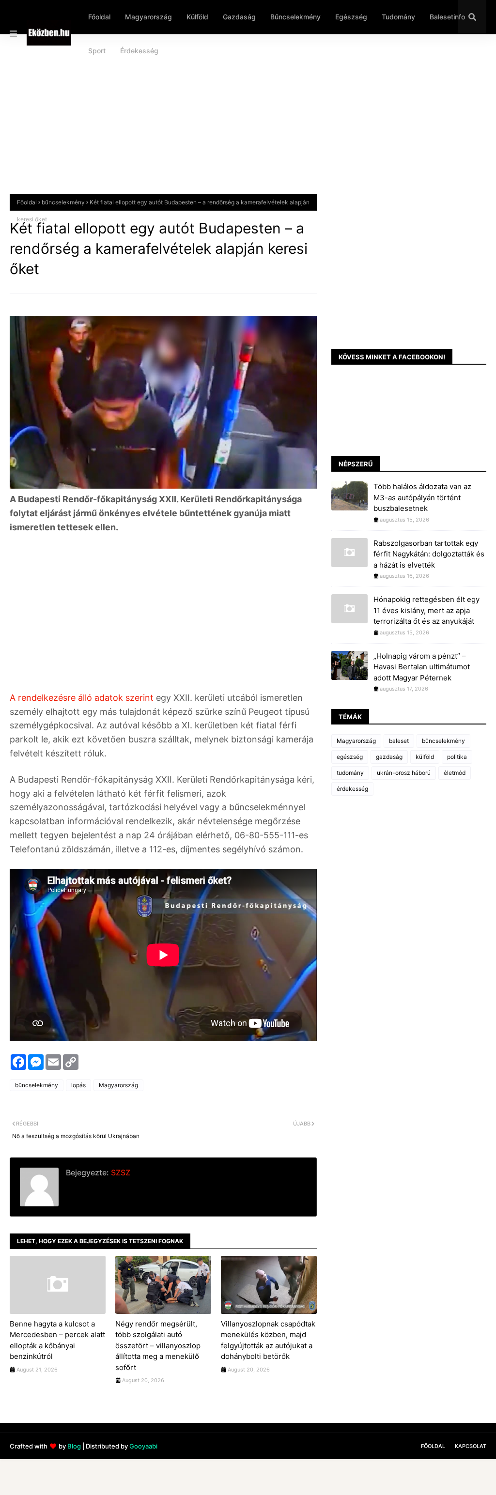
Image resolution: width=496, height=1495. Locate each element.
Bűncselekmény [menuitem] (295, 17)
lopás (78, 1085)
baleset (399, 740)
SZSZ (119, 1172)
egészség (350, 756)
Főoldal (27, 202)
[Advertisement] (248, 121)
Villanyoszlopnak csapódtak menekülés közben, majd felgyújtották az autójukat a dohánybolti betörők (268, 1340)
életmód (454, 772)
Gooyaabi (143, 1446)
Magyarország (118, 1085)
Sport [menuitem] (97, 50)
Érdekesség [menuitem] (139, 50)
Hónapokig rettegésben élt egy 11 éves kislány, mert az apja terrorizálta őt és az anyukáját (426, 610)
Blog (74, 1446)
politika (457, 756)
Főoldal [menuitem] (99, 17)
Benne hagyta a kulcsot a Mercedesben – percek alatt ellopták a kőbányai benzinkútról (57, 1340)
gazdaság (389, 756)
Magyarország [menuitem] (148, 17)
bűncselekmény (63, 202)
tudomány (350, 772)
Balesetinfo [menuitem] (447, 17)
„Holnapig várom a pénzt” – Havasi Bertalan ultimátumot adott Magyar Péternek (421, 666)
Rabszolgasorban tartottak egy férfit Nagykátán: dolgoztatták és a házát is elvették (428, 554)
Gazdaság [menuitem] (239, 17)
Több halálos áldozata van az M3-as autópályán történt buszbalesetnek (422, 497)
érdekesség (352, 788)
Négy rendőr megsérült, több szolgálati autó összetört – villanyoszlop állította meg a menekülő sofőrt (158, 1345)
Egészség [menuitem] (351, 17)
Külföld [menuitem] (197, 17)
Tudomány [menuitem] (398, 17)
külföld (425, 756)
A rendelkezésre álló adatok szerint (83, 698)
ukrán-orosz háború (404, 772)
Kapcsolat (470, 1446)
